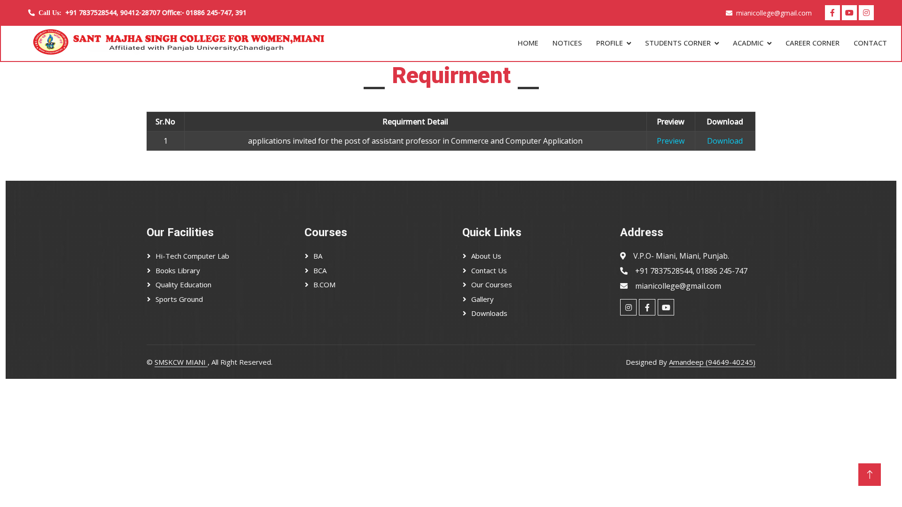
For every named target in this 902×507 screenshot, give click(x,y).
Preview (670, 141)
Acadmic (748, 42)
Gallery (482, 299)
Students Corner (678, 42)
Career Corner (812, 42)
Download (725, 141)
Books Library (178, 270)
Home (528, 42)
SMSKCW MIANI (181, 362)
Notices (567, 42)
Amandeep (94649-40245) (712, 362)
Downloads (489, 313)
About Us (486, 256)
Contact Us (489, 270)
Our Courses (491, 284)
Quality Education (183, 284)
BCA (320, 270)
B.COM (324, 284)
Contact (870, 42)
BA (317, 256)
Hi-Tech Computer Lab (192, 256)
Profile (609, 42)
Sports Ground (179, 299)
